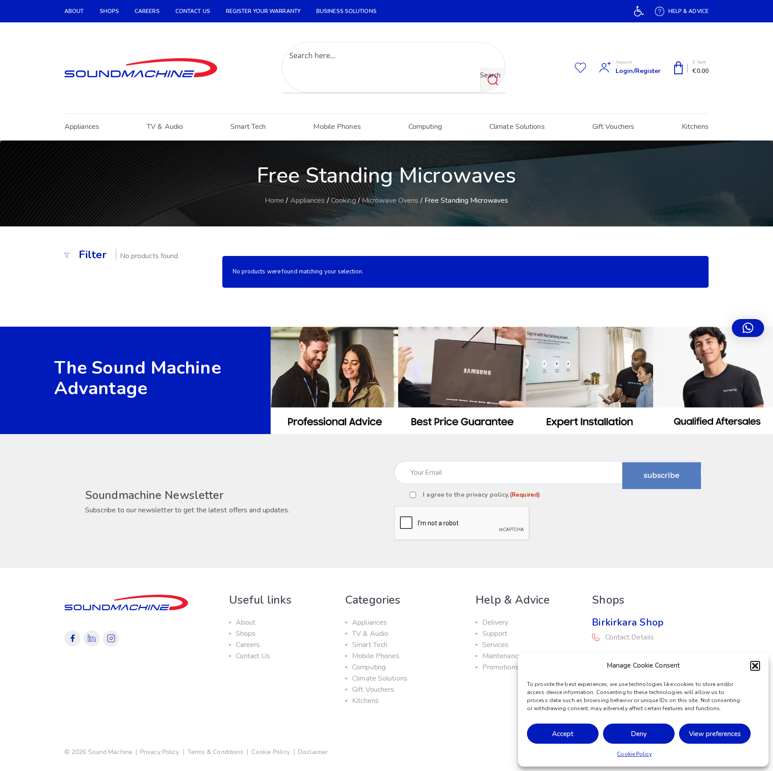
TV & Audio (165, 127)
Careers (147, 11)
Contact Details (629, 637)
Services (495, 645)
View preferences (715, 733)
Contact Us (192, 11)
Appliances (81, 127)
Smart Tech (248, 127)
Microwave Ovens (390, 200)
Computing (425, 127)
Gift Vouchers (613, 127)
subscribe (662, 475)
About (74, 11)
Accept (562, 733)
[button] (638, 11)
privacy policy (487, 494)
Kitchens (695, 127)
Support (495, 634)
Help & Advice (688, 11)
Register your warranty (263, 11)
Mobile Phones (337, 127)
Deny (639, 733)
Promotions (500, 667)
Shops (109, 11)
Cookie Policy (634, 754)
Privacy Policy (159, 752)
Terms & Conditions (215, 752)
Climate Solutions (517, 127)
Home (274, 200)
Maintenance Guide (512, 656)
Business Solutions (346, 11)
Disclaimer (313, 752)
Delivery (495, 622)
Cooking (343, 200)
